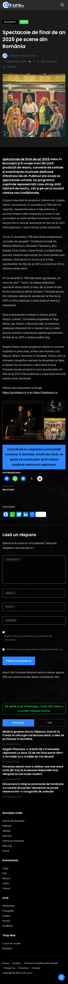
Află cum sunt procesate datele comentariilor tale (30, 677)
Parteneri (24, 968)
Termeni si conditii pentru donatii (41, 963)
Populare (18, 723)
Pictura (6, 920)
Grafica (6, 915)
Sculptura (7, 925)
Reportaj (7, 845)
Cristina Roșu (12, 761)
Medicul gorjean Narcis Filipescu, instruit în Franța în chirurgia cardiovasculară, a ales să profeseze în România (33, 735)
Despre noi (9, 968)
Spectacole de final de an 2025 (26, 159)
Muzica (6, 878)
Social (5, 850)
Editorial (6, 825)
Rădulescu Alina (14, 796)
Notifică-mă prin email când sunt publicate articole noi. (35, 649)
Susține (16, 963)
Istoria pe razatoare (13, 840)
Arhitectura (8, 905)
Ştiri (24, 22)
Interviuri (7, 835)
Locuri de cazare (11, 943)
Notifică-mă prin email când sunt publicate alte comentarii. (28, 638)
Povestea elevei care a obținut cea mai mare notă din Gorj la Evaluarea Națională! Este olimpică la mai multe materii (32, 770)
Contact (36, 968)
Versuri (6, 888)
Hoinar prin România (13, 820)
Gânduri (6, 830)
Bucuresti (10, 22)
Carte (5, 868)
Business (7, 948)
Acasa (5, 963)
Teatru (5, 883)
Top (49, 723)
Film (4, 873)
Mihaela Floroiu (13, 744)
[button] (22, 420)
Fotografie (8, 910)
